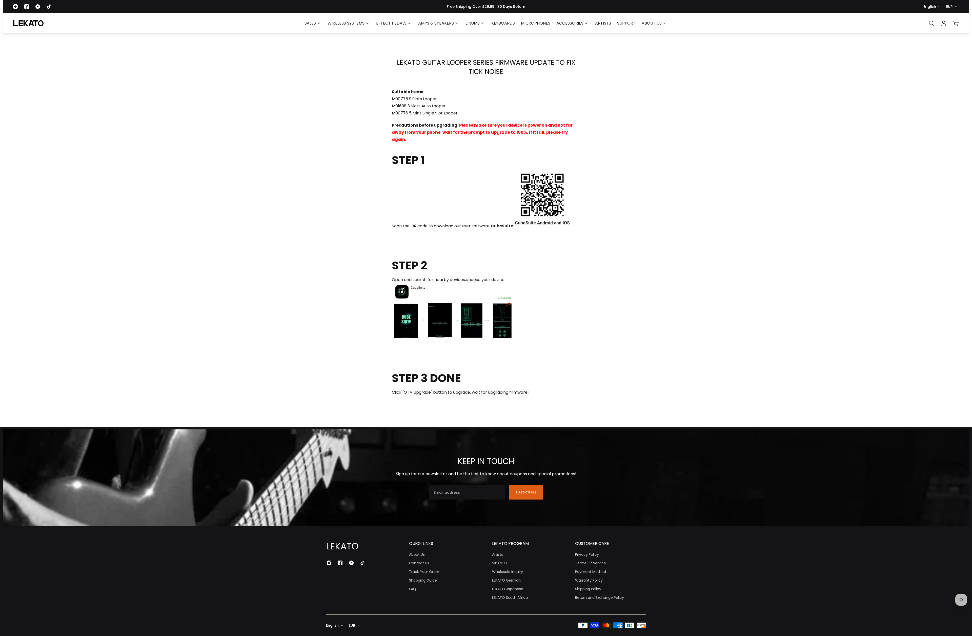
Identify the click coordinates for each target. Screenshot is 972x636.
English (929, 6)
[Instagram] (15, 6)
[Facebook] (26, 6)
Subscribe (526, 492)
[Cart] (956, 23)
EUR (949, 6)
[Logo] (28, 23)
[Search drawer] (931, 23)
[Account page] (944, 23)
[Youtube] (37, 6)
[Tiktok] (48, 6)
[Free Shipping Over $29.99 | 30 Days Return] (486, 6)
